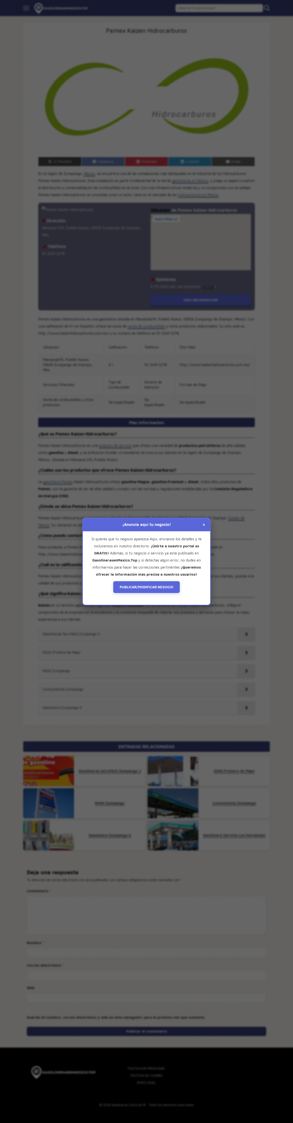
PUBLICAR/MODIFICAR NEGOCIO (146, 587)
